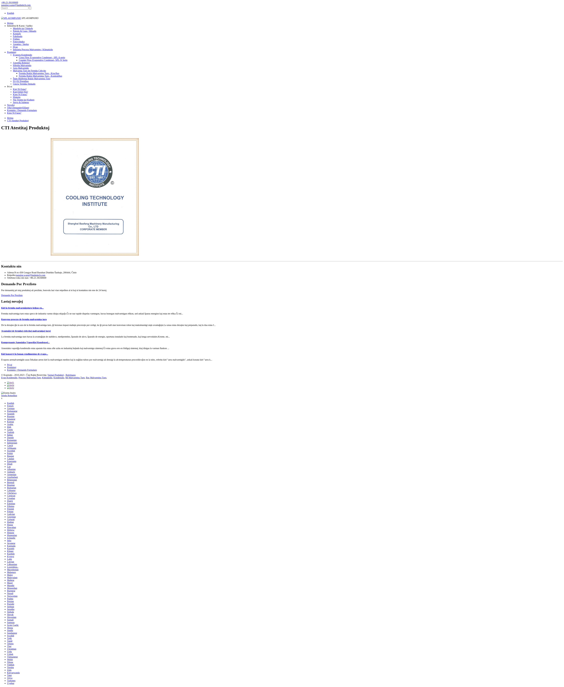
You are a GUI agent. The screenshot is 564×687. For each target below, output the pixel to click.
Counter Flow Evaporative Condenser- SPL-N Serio (43, 60)
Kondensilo (58, 377)
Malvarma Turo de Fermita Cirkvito (29, 70)
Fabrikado (17, 36)
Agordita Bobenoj (21, 63)
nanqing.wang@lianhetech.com (30, 275)
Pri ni (9, 364)
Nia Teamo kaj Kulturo (23, 99)
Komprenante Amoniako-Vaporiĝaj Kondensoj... (25, 342)
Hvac (15, 47)
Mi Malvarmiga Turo (75, 377)
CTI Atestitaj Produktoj (18, 120)
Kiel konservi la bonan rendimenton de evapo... (24, 354)
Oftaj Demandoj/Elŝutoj (18, 107)
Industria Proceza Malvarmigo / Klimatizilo (33, 49)
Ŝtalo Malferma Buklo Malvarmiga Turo (31, 78)
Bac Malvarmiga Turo (96, 377)
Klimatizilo (47, 377)
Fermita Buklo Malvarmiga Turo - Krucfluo (39, 73)
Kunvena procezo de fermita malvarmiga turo (24, 319)
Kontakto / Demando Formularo (22, 110)
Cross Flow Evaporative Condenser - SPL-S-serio (42, 57)
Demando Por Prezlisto (12, 295)
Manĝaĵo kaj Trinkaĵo (23, 28)
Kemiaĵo (17, 33)
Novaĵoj (11, 105)
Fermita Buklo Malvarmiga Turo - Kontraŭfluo (40, 76)
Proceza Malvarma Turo (30, 377)
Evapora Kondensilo (22, 55)
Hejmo (10, 23)
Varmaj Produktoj (55, 375)
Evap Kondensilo (9, 377)
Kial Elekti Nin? (20, 92)
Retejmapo (71, 375)
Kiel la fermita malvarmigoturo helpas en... (22, 308)
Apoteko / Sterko (21, 44)
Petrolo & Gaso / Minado (24, 31)
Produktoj (11, 52)
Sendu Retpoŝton (9, 395)
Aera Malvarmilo (21, 68)
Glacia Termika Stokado (24, 84)
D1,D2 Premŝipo (21, 81)
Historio (16, 97)
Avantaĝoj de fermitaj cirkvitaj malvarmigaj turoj (26, 331)
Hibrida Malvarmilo (22, 65)
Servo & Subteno (21, 102)
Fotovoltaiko (19, 41)
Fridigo (16, 39)
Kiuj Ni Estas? (19, 89)
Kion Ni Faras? (20, 94)
